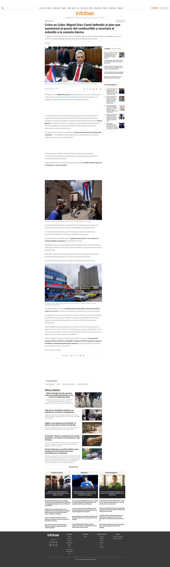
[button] (2, 8)
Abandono (72, 17)
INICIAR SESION (164, 8)
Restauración (101, 17)
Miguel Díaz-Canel (50, 384)
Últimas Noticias (97, 8)
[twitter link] (53, 542)
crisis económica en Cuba (68, 384)
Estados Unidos (56, 8)
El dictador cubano (51, 132)
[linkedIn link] (56, 545)
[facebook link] (50, 542)
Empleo (85, 536)
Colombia (63, 8)
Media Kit (102, 547)
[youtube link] (50, 545)
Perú (78, 8)
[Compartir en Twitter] (90, 89)
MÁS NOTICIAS (73, 467)
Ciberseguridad (78, 17)
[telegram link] (53, 545)
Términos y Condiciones (118, 536)
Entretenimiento (112, 8)
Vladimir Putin (95, 17)
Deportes (105, 8)
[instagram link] (56, 542)
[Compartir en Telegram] (96, 89)
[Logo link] (85, 13)
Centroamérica (84, 8)
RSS (69, 553)
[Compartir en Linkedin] (93, 89)
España (69, 8)
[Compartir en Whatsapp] (84, 89)
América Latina (49, 21)
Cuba (58, 384)
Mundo (90, 8)
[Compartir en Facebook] (87, 89)
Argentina (49, 8)
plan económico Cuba (82, 384)
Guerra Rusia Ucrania (87, 17)
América (69, 536)
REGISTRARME (155, 8)
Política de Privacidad (117, 538)
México (74, 8)
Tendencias (120, 8)
